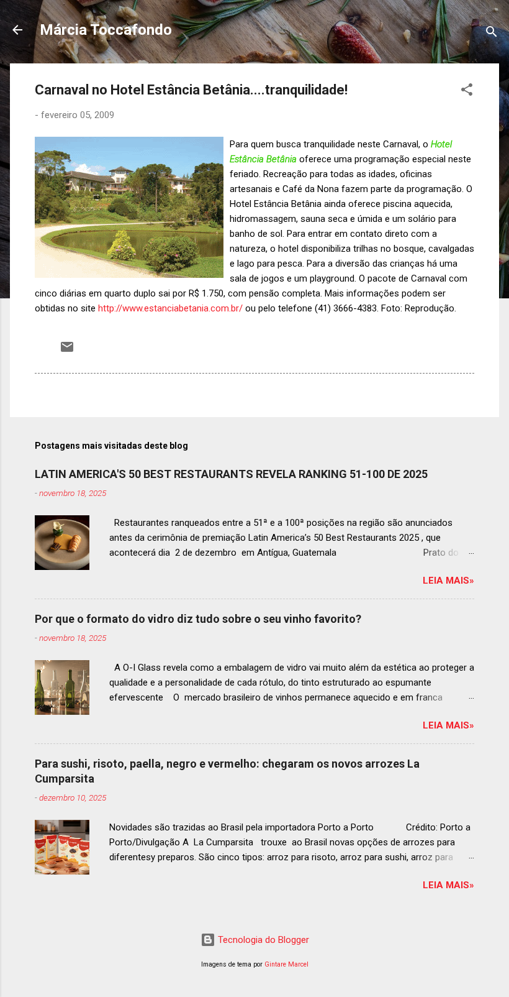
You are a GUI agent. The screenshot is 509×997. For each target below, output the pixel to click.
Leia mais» (448, 580)
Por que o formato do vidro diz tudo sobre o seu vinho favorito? (198, 618)
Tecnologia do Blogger (262, 939)
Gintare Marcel (286, 964)
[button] (466, 91)
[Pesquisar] (491, 34)
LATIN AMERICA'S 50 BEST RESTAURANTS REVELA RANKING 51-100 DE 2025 (231, 473)
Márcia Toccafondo (106, 30)
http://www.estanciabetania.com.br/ (170, 308)
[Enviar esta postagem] (67, 351)
